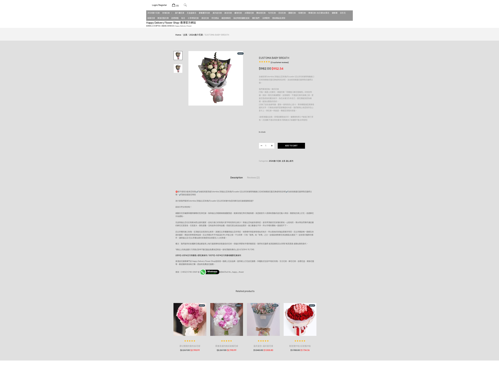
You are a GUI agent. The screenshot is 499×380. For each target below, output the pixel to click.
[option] (215, 78)
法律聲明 (266, 18)
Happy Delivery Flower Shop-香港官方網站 (171, 22)
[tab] (236, 177)
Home (178, 35)
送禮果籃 (175, 18)
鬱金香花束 (261, 13)
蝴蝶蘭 (334, 13)
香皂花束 (205, 18)
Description (236, 177)
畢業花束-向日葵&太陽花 (318, 13)
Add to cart (291, 146)
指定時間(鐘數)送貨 (241, 18)
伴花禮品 (215, 18)
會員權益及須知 (278, 18)
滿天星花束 (217, 13)
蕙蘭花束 (292, 13)
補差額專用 (226, 18)
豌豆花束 (228, 13)
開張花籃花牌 (163, 18)
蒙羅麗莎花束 (204, 13)
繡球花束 (238, 13)
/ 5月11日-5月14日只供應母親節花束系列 (224, 255)
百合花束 (282, 13)
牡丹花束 (272, 13)
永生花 (343, 13)
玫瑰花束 (166, 13)
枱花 (183, 18)
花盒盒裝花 (191, 13)
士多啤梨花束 (193, 18)
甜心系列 (289, 161)
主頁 (185, 35)
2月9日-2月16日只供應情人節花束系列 (191, 255)
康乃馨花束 (179, 13)
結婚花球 (151, 18)
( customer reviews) (280, 62)
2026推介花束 (153, 13)
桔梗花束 (302, 13)
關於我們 (256, 18)
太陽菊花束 (249, 13)
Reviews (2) (253, 177)
